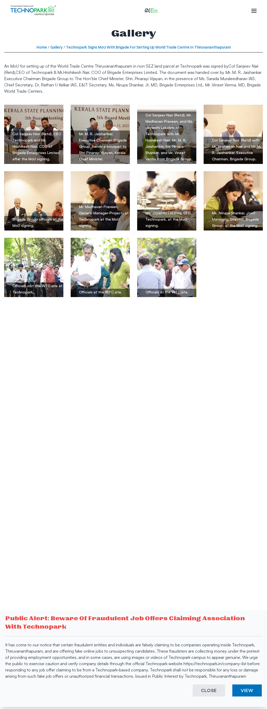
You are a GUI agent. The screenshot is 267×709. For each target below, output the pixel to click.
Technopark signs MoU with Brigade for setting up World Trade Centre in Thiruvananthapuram (148, 47)
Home (42, 47)
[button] (151, 10)
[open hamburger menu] (251, 10)
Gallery (56, 47)
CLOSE (209, 690)
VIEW (247, 690)
